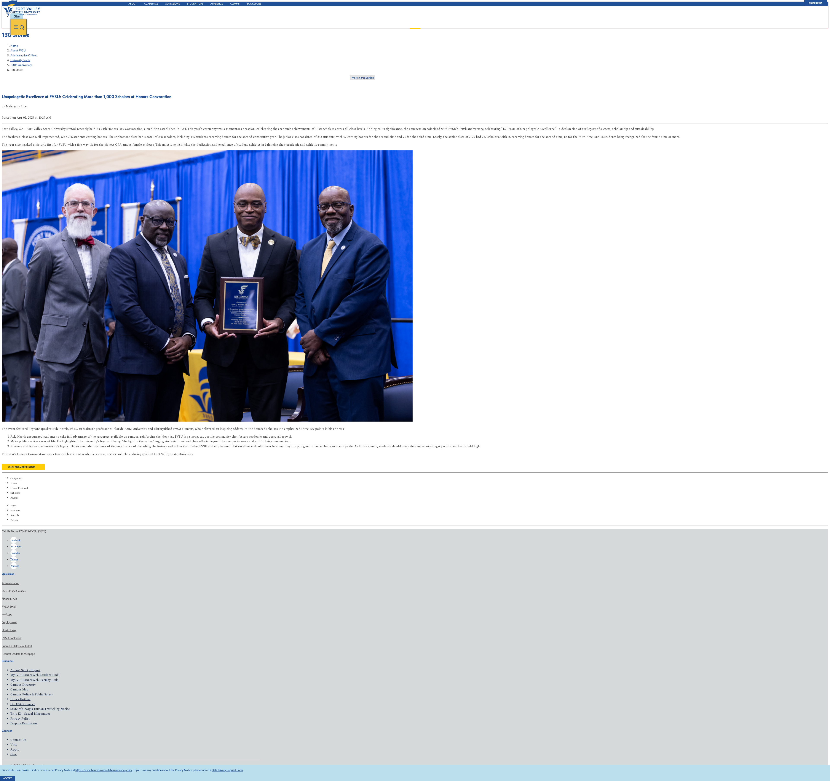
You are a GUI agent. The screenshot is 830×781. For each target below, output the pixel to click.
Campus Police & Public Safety (31, 694)
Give (13, 754)
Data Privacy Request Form (227, 770)
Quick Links (815, 3)
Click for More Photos (21, 467)
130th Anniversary (21, 65)
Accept (7, 778)
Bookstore (254, 3)
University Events (20, 60)
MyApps (7, 614)
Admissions (172, 3)
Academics (151, 3)
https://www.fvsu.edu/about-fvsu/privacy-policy (103, 770)
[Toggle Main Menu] (18, 27)
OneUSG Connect (22, 704)
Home (14, 46)
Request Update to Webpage (18, 654)
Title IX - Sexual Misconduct (30, 713)
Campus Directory (23, 684)
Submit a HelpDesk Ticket (17, 646)
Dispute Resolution (23, 723)
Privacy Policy (20, 718)
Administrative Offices (23, 55)
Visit (13, 744)
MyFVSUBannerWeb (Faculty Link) (34, 680)
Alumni (234, 3)
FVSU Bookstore (11, 638)
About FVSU (18, 50)
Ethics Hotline (20, 699)
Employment (9, 622)
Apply (14, 749)
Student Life (195, 3)
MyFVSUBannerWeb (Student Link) (34, 675)
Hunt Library (9, 630)
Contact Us (18, 740)
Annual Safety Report (25, 670)
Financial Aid (9, 599)
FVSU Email (9, 607)
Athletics (216, 3)
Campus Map (19, 689)
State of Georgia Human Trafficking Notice (40, 709)
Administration (10, 583)
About (132, 3)
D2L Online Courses (14, 591)
